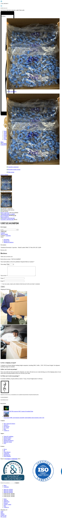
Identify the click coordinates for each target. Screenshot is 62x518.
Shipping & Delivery (9, 440)
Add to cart (3, 231)
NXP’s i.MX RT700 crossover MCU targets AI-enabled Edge (18, 411)
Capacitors (6, 212)
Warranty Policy (7, 437)
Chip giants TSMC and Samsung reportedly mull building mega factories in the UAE (24, 417)
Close (2, 511)
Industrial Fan (7, 454)
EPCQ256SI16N (5, 215)
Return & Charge (8, 442)
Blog (5, 429)
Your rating (4, 264)
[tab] (32, 239)
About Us (6, 425)
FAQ (5, 443)
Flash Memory (7, 452)
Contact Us (6, 430)
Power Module (7, 456)
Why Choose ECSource (9, 423)
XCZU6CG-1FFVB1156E (7, 219)
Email (2, 281)
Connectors (6, 453)
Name (2, 278)
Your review (4, 275)
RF (4, 450)
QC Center (6, 427)
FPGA (5, 449)
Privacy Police (7, 439)
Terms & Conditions (8, 436)
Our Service (6, 426)
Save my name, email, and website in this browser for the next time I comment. (21, 284)
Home (2, 212)
